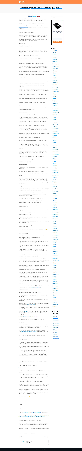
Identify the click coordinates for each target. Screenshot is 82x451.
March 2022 (55, 144)
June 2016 (54, 265)
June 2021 (54, 159)
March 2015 (55, 281)
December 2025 (55, 64)
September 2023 (56, 112)
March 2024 (55, 101)
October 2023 (55, 110)
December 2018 (55, 212)
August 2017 (55, 240)
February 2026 (55, 61)
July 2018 (54, 221)
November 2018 (55, 214)
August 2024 (55, 92)
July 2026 (54, 52)
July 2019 (54, 200)
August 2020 (55, 177)
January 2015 (55, 285)
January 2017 (55, 253)
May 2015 (54, 277)
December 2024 (55, 85)
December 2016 (55, 255)
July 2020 (54, 179)
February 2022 (55, 145)
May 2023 (54, 119)
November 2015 (55, 274)
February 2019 (55, 209)
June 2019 (54, 202)
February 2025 (55, 82)
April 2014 (54, 300)
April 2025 (54, 78)
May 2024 (54, 98)
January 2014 (55, 306)
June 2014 (54, 297)
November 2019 (55, 193)
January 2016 (55, 272)
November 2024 (55, 87)
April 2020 (54, 184)
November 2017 (55, 235)
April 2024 (54, 100)
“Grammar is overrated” (31, 304)
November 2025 (55, 66)
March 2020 (55, 186)
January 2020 (55, 189)
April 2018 (54, 226)
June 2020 (54, 181)
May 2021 (54, 161)
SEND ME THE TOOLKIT (57, 41)
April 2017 (54, 248)
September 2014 (56, 292)
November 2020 (55, 172)
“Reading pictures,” (24, 311)
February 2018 (55, 230)
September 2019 (56, 196)
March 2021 (55, 165)
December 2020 (55, 170)
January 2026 (55, 63)
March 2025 (55, 80)
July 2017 (54, 242)
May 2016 (54, 267)
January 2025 (55, 84)
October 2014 (55, 290)
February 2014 (55, 304)
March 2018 (55, 228)
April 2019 (54, 205)
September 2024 (56, 91)
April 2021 (54, 163)
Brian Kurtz (30, 15)
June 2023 (54, 117)
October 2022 (55, 131)
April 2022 (54, 142)
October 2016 (55, 258)
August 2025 (55, 71)
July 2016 (54, 263)
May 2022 (54, 140)
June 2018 (54, 223)
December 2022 (55, 128)
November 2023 (55, 108)
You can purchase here (28, 316)
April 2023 (54, 121)
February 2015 (55, 283)
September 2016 (56, 260)
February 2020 (55, 188)
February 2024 (55, 103)
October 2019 (55, 195)
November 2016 (55, 256)
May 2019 (54, 203)
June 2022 (54, 138)
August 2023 (55, 114)
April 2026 (54, 57)
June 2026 (54, 54)
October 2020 (55, 174)
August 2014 (55, 293)
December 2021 (55, 149)
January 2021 (55, 168)
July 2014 (54, 295)
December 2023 (55, 107)
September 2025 (56, 70)
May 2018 (54, 225)
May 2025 (54, 77)
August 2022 (55, 135)
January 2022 (55, 147)
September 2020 (56, 175)
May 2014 (54, 299)
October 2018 (55, 216)
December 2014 (55, 286)
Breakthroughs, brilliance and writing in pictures (41, 7)
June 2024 (54, 96)
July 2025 (54, 73)
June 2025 (54, 75)
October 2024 (55, 89)
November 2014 (55, 288)
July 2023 (54, 115)
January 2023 (55, 126)
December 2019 (55, 191)
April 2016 (54, 269)
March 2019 (55, 207)
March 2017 (55, 249)
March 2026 (55, 59)
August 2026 (55, 50)
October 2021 (55, 152)
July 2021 (54, 158)
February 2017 (55, 251)
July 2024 (54, 94)
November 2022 (55, 129)
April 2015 (54, 279)
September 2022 (56, 133)
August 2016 (55, 262)
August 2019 (55, 198)
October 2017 (55, 237)
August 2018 (55, 219)
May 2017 (54, 246)
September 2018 (56, 218)
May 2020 (54, 182)
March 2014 (55, 302)
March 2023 (55, 122)
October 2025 (55, 68)
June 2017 (54, 244)
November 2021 (55, 151)
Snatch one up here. (22, 367)
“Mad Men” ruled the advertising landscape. (29, 331)
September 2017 (56, 239)
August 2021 (55, 156)
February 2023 (55, 124)
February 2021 (55, 166)
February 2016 (55, 270)
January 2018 (55, 232)
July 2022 (54, 137)
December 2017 (55, 233)
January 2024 (55, 105)
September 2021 (56, 154)
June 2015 (54, 276)
